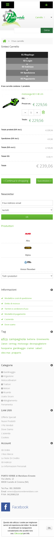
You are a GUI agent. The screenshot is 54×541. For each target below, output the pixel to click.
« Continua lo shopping (15, 180)
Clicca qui (18, 533)
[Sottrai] (25, 112)
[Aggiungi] (37, 112)
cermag (12, 343)
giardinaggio (19, 348)
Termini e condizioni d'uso (16, 308)
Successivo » (44, 180)
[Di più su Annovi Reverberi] (27, 262)
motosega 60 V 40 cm (32, 94)
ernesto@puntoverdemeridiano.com (22, 491)
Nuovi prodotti (8, 421)
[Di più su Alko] (27, 233)
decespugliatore (38, 343)
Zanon (4, 343)
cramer (30, 348)
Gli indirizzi (6, 462)
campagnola (17, 339)
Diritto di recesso (12, 303)
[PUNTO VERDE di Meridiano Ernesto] (13, 18)
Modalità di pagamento (15, 314)
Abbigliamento (10, 400)
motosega (23, 343)
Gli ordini (5, 450)
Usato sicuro (7, 396)
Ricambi (7, 392)
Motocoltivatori (8, 380)
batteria (31, 339)
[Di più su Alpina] (27, 248)
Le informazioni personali (13, 466)
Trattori (7, 384)
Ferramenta (7, 404)
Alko (28, 241)
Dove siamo (10, 324)
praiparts (16, 352)
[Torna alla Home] (4, 41)
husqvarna (6, 348)
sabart (38, 348)
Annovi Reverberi (27, 269)
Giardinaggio (9, 372)
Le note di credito (10, 458)
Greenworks (42, 339)
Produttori (7, 226)
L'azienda (9, 319)
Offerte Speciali (8, 417)
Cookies (5, 437)
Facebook (20, 506)
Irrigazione (8, 376)
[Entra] (46, 5)
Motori (6, 388)
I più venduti (7, 425)
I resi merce (7, 454)
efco (4, 339)
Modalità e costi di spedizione (18, 298)
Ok (49, 528)
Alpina (28, 255)
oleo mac (5, 352)
